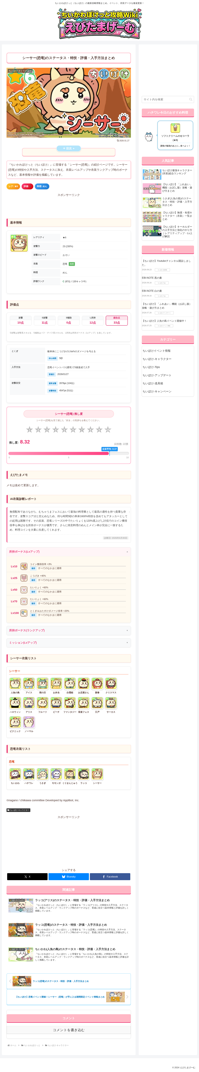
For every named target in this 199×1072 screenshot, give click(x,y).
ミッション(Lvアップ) (23, 642)
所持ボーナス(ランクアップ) (27, 630)
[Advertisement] (69, 205)
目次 (69, 148)
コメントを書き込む (69, 1030)
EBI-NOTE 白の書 (152, 291)
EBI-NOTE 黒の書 (152, 278)
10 (107, 429)
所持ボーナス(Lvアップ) (24, 551)
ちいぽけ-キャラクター (19, 810)
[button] (191, 99)
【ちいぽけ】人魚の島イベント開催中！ (164, 321)
